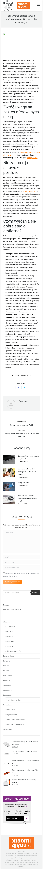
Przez (15, 375)
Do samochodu (11, 627)
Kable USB (9, 632)
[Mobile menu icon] (38, 5)
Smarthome (7, 690)
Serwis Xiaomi (8, 705)
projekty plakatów (29, 191)
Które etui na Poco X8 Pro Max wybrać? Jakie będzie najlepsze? (27, 471)
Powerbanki (10, 641)
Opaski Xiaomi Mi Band (13, 700)
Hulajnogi (6, 661)
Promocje (6, 680)
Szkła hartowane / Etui (13, 651)
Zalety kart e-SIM (24, 483)
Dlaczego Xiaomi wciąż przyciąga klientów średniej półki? (27, 498)
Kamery (6, 666)
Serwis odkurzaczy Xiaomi (15, 724)
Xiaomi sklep (7, 729)
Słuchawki (9, 646)
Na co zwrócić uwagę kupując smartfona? (28, 457)
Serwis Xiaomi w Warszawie (15, 719)
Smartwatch (7, 695)
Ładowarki (9, 636)
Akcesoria (6, 622)
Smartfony (7, 685)
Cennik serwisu (11, 710)
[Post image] (9, 459)
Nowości (6, 671)
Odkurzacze (7, 675)
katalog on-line (32, 158)
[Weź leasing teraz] (17, 823)
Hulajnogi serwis (11, 715)
